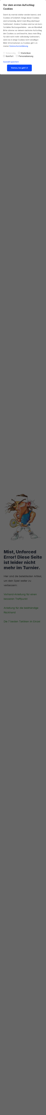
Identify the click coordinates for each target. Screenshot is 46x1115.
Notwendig (11, 53)
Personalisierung (26, 56)
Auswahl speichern (11, 62)
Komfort (9, 56)
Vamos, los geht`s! (19, 68)
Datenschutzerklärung (18, 46)
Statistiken (26, 53)
